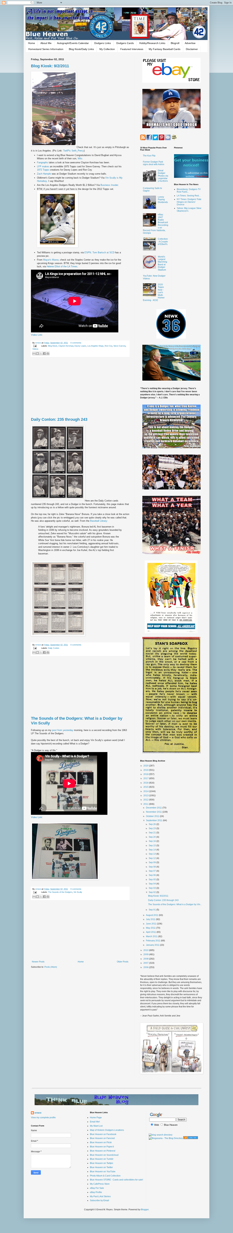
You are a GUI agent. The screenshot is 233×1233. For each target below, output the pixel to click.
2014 (146, 791)
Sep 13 (152, 854)
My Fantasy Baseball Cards (164, 49)
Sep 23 (152, 828)
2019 (146, 770)
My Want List (96, 1126)
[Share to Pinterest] (48, 353)
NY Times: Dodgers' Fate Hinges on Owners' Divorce (189, 202)
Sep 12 (152, 858)
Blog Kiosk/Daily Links (81, 49)
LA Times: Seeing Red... (188, 195)
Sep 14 (152, 849)
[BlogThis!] (37, 353)
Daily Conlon (53, 648)
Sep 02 (152, 892)
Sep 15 (152, 845)
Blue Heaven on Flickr (101, 1142)
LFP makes (43, 166)
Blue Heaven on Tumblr (101, 1159)
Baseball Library (98, 520)
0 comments (75, 343)
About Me (46, 43)
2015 (146, 787)
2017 (146, 778)
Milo (80, 158)
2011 (146, 804)
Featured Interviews (131, 49)
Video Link (36, 334)
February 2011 (153, 940)
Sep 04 (152, 883)
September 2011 (154, 820)
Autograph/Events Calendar (73, 43)
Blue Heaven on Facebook (103, 1134)
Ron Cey (108, 346)
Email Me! (95, 1121)
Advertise (190, 43)
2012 (146, 799)
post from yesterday (63, 730)
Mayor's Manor (50, 259)
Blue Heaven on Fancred (102, 1138)
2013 (146, 795)
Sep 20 (152, 837)
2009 (146, 954)
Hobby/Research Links (152, 43)
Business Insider (109, 185)
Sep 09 (152, 862)
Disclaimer (192, 49)
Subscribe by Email (99, 1200)
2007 (146, 963)
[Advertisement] (80, 387)
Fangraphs (43, 162)
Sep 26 (152, 824)
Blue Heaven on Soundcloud (104, 1155)
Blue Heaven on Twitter (101, 1167)
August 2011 (152, 915)
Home (31, 43)
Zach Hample (44, 173)
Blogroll (175, 43)
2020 (146, 765)
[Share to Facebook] (44, 353)
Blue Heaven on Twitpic (101, 1163)
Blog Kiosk (52, 346)
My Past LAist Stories (100, 1196)
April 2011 (151, 932)
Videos (35, 349)
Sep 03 (152, 888)
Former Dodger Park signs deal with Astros (153, 163)
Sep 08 (152, 867)
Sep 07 (152, 871)
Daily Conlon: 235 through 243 (59, 419)
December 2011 (154, 807)
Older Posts (122, 961)
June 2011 (151, 923)
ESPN (87, 252)
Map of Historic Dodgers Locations (107, 1130)
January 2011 (153, 945)
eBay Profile (96, 1192)
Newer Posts (38, 961)
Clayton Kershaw (65, 346)
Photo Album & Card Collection (105, 1175)
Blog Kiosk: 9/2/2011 (50, 66)
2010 (146, 950)
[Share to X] (41, 353)
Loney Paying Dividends (163, 199)
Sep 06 (152, 875)
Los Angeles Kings (95, 346)
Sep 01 (152, 909)
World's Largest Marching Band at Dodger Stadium (162, 263)
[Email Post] (34, 346)
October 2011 (153, 816)
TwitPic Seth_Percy (73, 150)
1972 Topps (43, 169)
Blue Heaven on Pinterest (102, 1151)
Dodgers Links (102, 43)
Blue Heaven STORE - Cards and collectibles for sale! (116, 1179)
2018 (146, 774)
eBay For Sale (97, 1188)
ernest (38, 343)
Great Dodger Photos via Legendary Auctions (163, 175)
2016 (146, 783)
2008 (146, 959)
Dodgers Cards (125, 43)
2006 (146, 967)
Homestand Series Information (45, 49)
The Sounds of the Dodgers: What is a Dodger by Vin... (175, 904)
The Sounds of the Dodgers (60, 892)
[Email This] (34, 353)
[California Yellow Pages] (190, 1138)
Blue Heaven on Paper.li (102, 1146)
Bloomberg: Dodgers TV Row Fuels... (189, 190)
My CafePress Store (100, 1184)
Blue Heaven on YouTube (102, 1171)
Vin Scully (78, 892)
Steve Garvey (119, 346)
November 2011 (154, 812)
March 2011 (152, 936)
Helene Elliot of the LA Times (62, 266)
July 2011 (151, 919)
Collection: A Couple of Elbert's (163, 241)
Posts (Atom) (50, 967)
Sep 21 (152, 832)
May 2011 (151, 928)
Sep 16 (152, 841)
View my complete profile (43, 1117)
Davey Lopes (80, 346)
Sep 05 (152, 879)
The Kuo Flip (149, 155)
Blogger (145, 1209)
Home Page (96, 1117)
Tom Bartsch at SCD (103, 252)
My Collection (107, 49)
